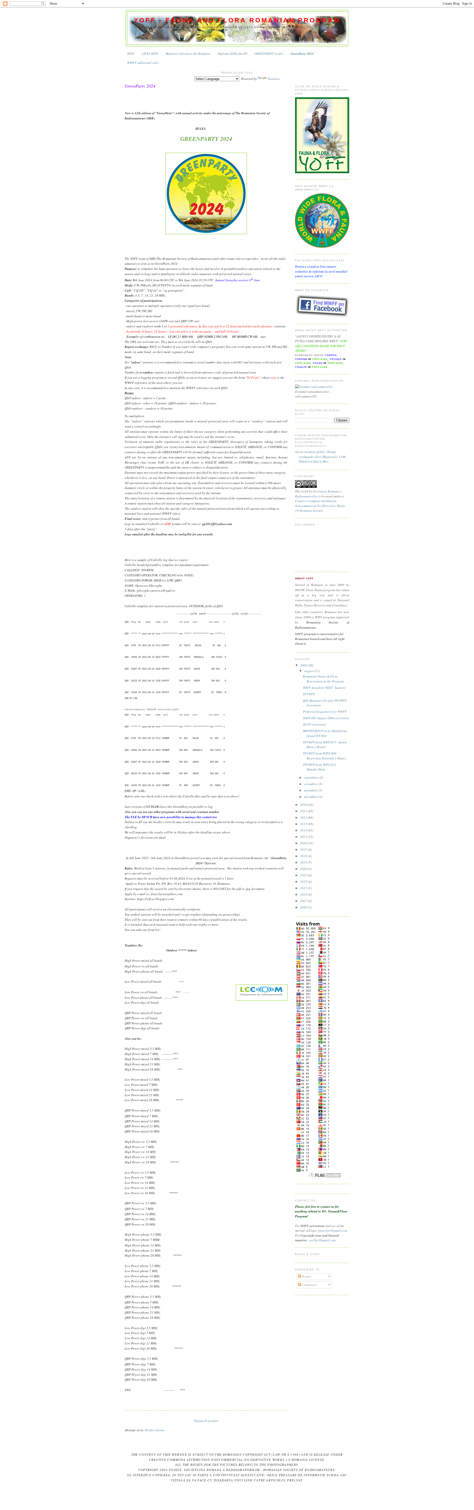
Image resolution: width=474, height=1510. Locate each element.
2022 (304, 881)
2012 (304, 817)
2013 (304, 824)
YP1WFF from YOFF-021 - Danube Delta (320, 767)
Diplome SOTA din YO (232, 53)
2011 (304, 811)
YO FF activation (314, 724)
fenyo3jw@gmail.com (332, 1230)
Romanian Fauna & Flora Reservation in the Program (323, 678)
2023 (304, 888)
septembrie (311, 777)
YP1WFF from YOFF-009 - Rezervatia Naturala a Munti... (325, 755)
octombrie (311, 784)
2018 (304, 856)
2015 (304, 836)
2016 (304, 843)
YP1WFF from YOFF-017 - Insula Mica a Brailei (325, 744)
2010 (304, 804)
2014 (304, 830)
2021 (304, 875)
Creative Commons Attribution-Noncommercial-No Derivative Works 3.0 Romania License (320, 506)
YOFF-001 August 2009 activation (326, 718)
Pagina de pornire (206, 1420)
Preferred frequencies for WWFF (325, 711)
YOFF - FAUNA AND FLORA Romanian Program (237, 20)
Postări (306, 1276)
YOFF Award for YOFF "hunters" (324, 687)
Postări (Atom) (154, 1430)
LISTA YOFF (150, 53)
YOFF (131, 53)
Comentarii (309, 1285)
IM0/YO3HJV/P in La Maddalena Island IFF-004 (325, 733)
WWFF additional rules (143, 62)
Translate (273, 78)
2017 (304, 849)
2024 (304, 894)
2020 (304, 869)
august (309, 671)
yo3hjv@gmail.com (323, 1240)
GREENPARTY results (268, 53)
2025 (304, 901)
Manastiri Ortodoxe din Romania (188, 53)
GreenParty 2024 (302, 53)
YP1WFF (309, 694)
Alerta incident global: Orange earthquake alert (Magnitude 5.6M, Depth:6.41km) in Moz (320, 457)
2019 (304, 862)
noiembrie (311, 790)
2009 (304, 665)
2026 (304, 907)
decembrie (311, 796)
